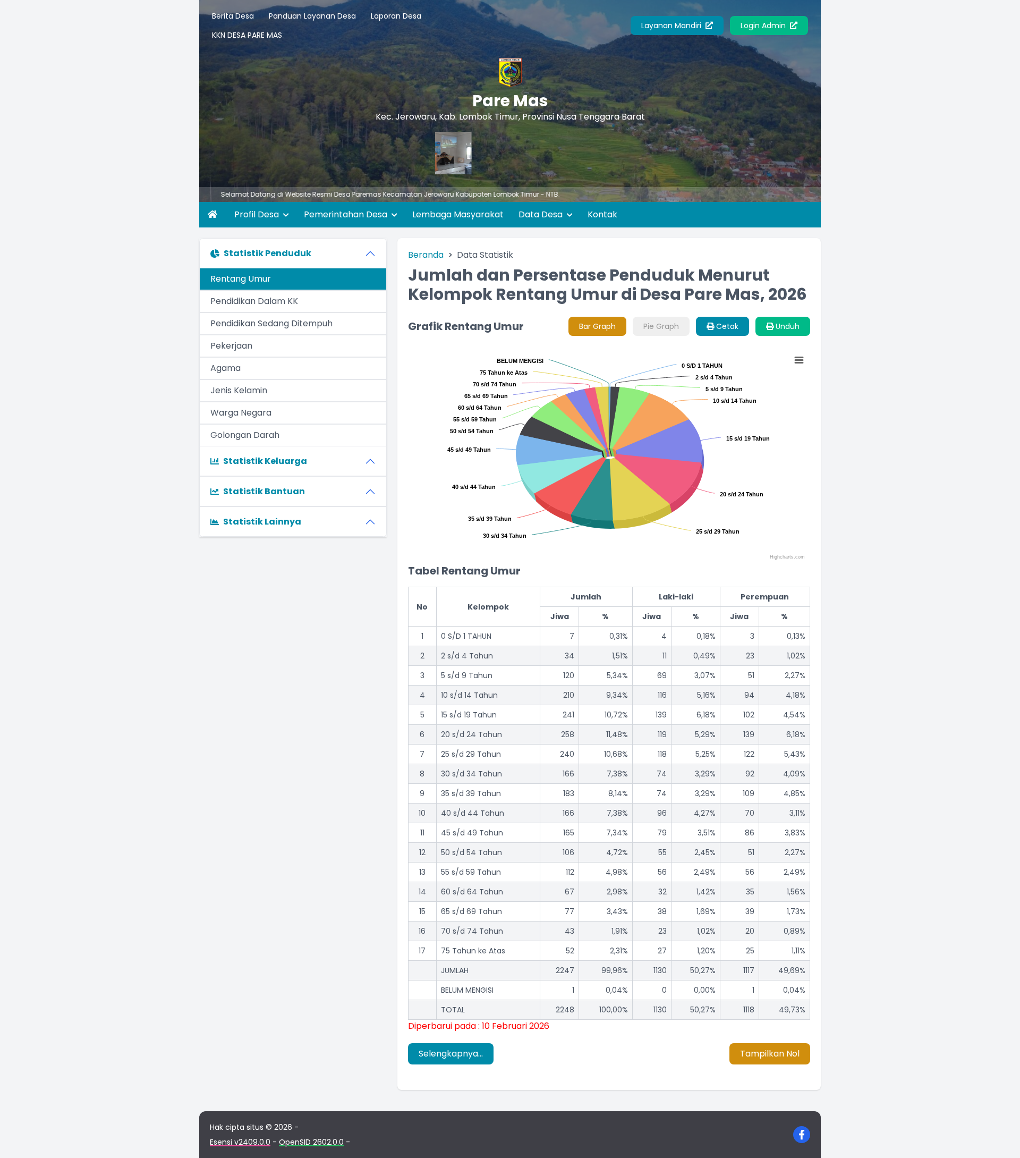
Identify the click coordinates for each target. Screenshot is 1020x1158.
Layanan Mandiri (672, 25)
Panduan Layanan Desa (312, 16)
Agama (225, 368)
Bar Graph (597, 326)
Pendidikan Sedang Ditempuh (271, 323)
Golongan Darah (244, 435)
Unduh (787, 326)
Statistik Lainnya (262, 521)
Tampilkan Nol (770, 1053)
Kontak (602, 214)
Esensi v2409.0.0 (240, 1142)
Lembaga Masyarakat (458, 214)
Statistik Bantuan (264, 491)
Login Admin (764, 25)
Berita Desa (233, 16)
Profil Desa (257, 214)
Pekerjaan (231, 346)
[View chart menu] (798, 360)
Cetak (726, 326)
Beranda (426, 255)
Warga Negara (240, 413)
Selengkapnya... (451, 1053)
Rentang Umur (240, 279)
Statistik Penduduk (267, 253)
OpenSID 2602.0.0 (311, 1142)
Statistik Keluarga (265, 461)
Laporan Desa (396, 16)
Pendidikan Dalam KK (254, 301)
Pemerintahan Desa (346, 214)
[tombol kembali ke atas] (998, 1136)
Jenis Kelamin (238, 390)
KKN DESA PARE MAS (247, 35)
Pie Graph (661, 326)
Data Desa (541, 214)
